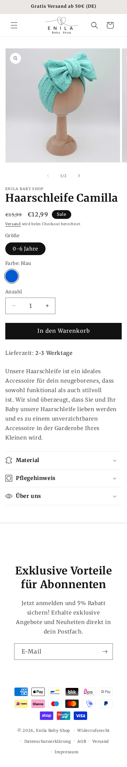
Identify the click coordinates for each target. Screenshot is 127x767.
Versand (13, 224)
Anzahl (13, 292)
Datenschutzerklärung (47, 741)
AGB (81, 741)
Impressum (66, 751)
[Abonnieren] (105, 651)
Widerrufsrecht (93, 730)
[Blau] (11, 276)
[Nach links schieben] (48, 175)
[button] (14, 25)
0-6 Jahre (25, 249)
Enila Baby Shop (53, 730)
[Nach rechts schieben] (79, 175)
